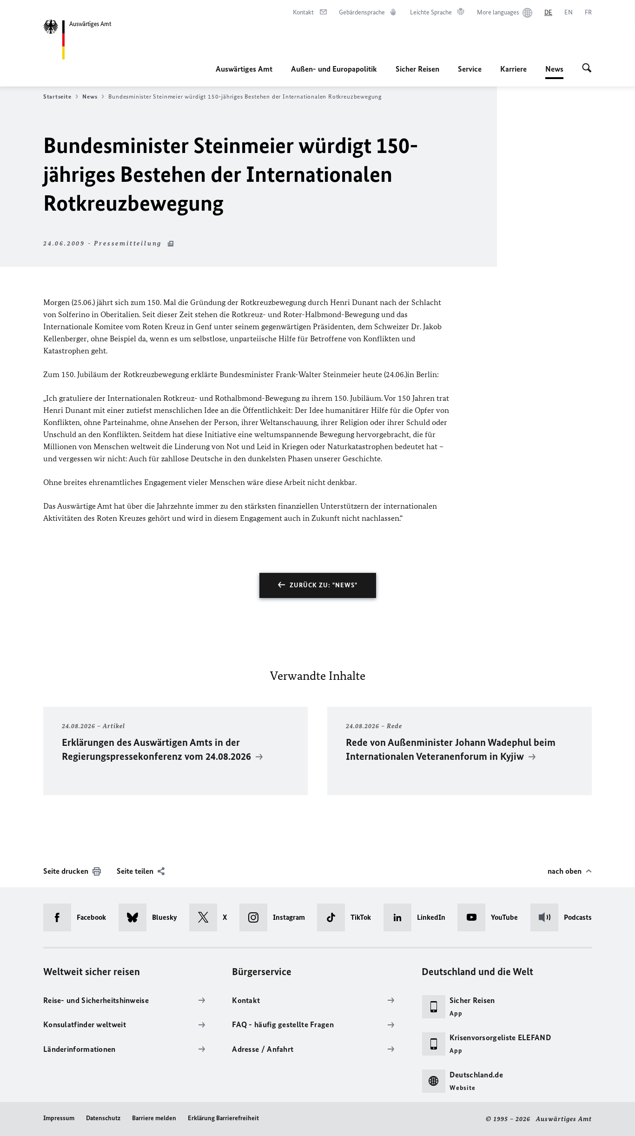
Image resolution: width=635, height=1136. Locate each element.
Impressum (58, 1118)
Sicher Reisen (417, 68)
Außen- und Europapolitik (334, 68)
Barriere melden (154, 1118)
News (554, 71)
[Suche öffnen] (587, 69)
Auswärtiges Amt (244, 68)
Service (470, 68)
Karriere (513, 68)
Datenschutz (103, 1118)
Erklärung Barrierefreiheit (223, 1118)
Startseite (57, 96)
